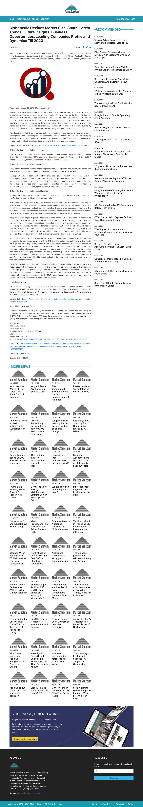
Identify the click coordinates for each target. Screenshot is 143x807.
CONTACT (44, 19)
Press (35, 19)
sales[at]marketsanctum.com (32, 793)
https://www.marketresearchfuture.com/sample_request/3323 (63, 145)
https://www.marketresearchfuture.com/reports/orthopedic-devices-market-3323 (52, 339)
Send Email (19, 328)
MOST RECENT (23, 19)
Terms (94, 804)
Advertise (120, 804)
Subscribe (114, 778)
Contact (130, 804)
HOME (11, 19)
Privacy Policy (106, 804)
